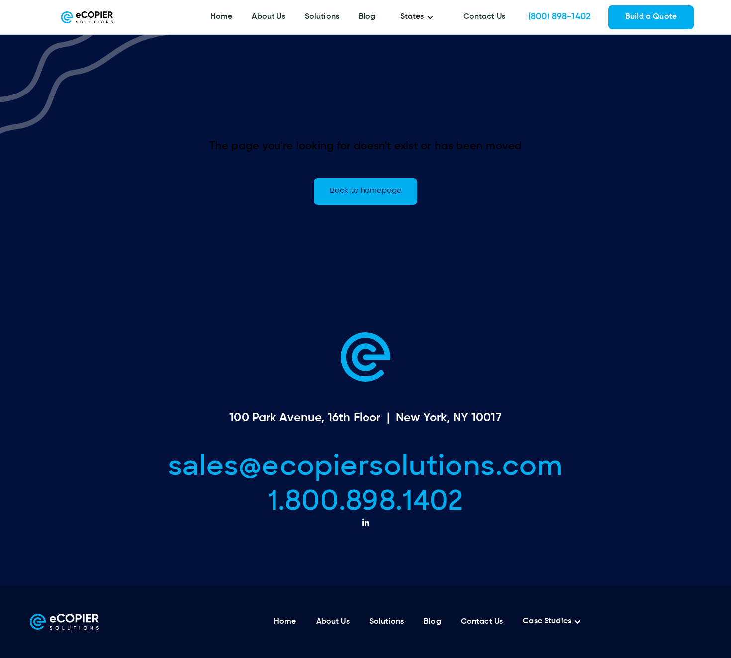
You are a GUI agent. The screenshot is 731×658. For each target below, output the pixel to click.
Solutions (322, 17)
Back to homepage (365, 191)
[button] (419, 17)
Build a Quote (651, 17)
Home (221, 17)
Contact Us (484, 17)
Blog (367, 17)
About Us (268, 17)
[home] (87, 17)
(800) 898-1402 (559, 16)
